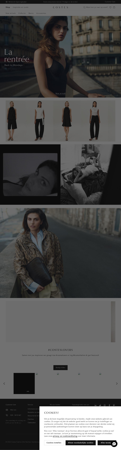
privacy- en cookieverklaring (65, 436)
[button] (114, 443)
